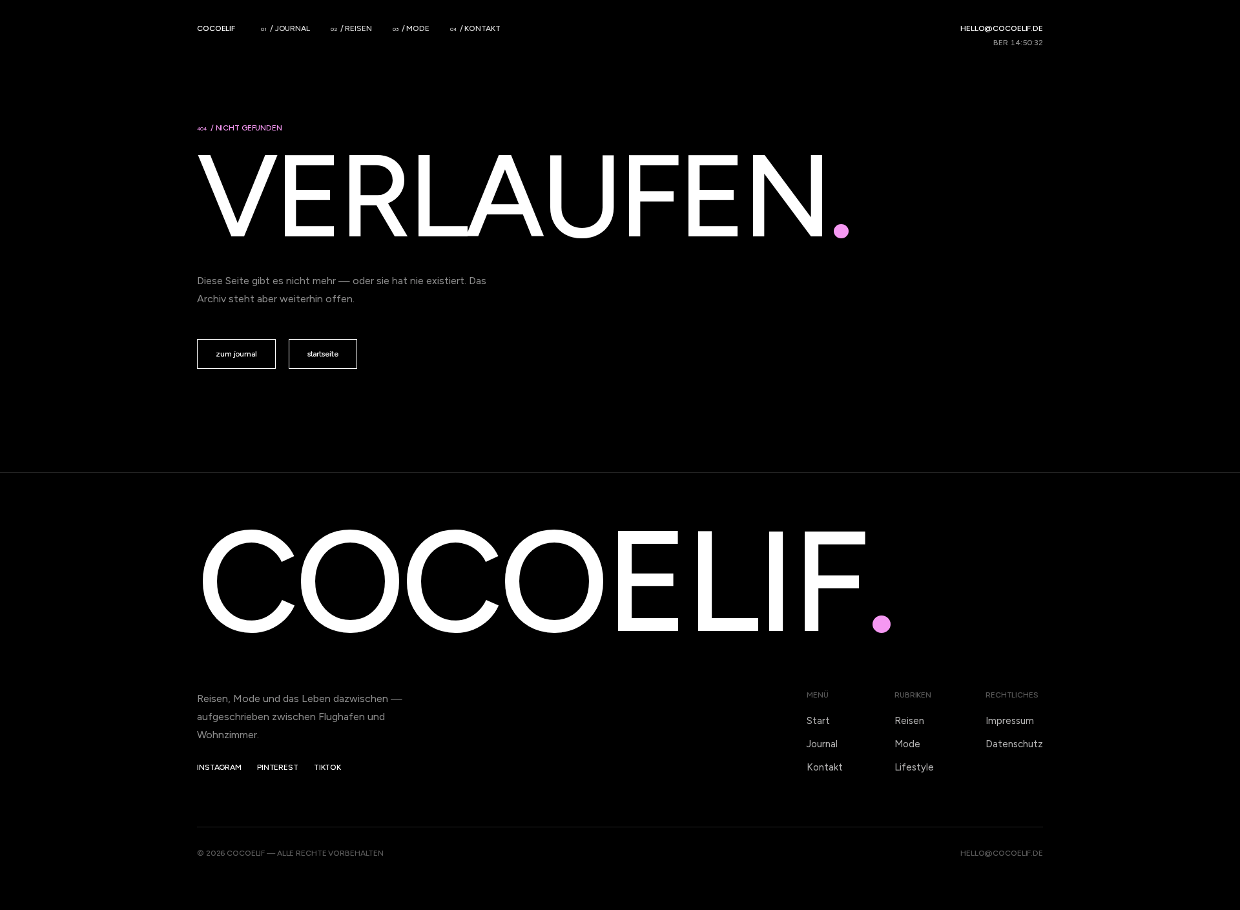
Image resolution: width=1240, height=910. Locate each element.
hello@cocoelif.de (1001, 28)
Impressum (1010, 721)
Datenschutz (1014, 744)
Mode (907, 744)
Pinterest (277, 767)
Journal (822, 744)
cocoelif (216, 28)
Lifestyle (914, 767)
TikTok (327, 767)
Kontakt (825, 767)
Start (818, 721)
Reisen (909, 721)
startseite (322, 353)
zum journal (236, 353)
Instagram (219, 767)
